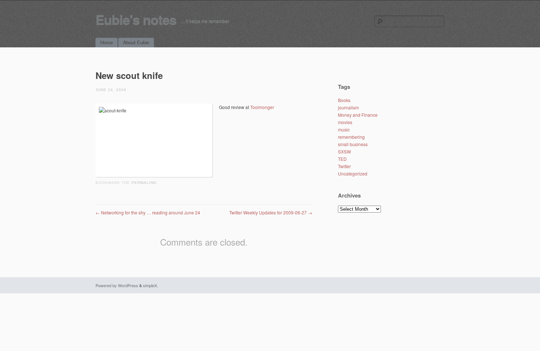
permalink (144, 183)
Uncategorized (352, 173)
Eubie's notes (136, 19)
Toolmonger (262, 107)
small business (353, 144)
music (344, 129)
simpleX (150, 285)
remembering (351, 137)
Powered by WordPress (117, 285)
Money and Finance (358, 115)
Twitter (344, 166)
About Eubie (136, 42)
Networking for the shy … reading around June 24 (148, 212)
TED (342, 159)
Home (106, 42)
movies (345, 122)
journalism (348, 107)
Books (344, 100)
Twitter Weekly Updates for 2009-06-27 (270, 212)
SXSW (344, 151)
